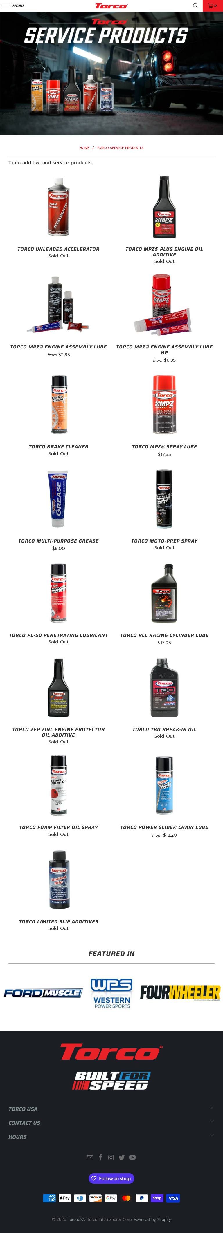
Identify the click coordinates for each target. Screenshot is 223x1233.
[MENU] (3, 6)
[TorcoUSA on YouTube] (132, 1158)
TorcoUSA (76, 1219)
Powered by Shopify (152, 1219)
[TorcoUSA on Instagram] (111, 1158)
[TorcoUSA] (111, 6)
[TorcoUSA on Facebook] (100, 1158)
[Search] (195, 6)
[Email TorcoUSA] (90, 1158)
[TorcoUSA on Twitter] (122, 1158)
